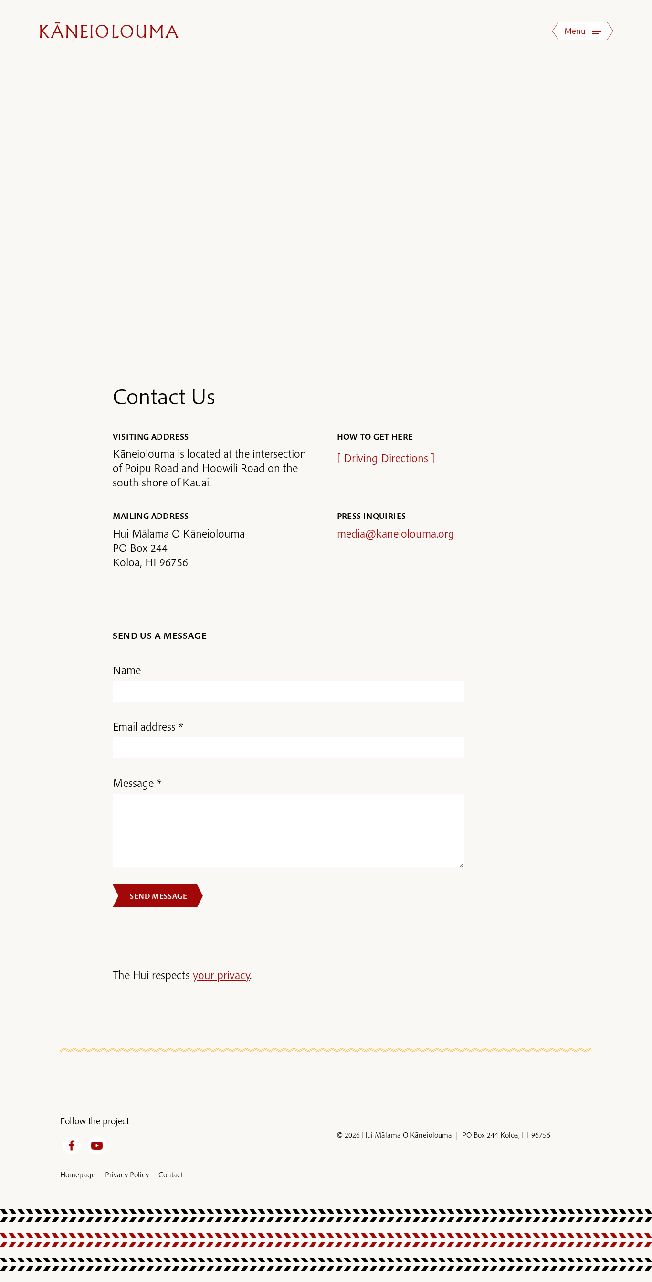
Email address (144, 726)
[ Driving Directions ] (386, 458)
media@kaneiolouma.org (395, 533)
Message (133, 783)
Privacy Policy (127, 1174)
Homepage (77, 1174)
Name (127, 670)
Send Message (158, 896)
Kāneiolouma (109, 33)
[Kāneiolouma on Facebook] (72, 1145)
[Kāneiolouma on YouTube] (97, 1145)
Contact (170, 1174)
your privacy (221, 975)
